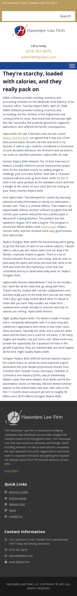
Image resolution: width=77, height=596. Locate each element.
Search (65, 16)
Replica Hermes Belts (16, 138)
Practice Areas (17, 498)
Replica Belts (49, 226)
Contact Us (15, 516)
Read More (11, 471)
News (12, 510)
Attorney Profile (18, 492)
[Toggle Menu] (72, 65)
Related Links (17, 504)
